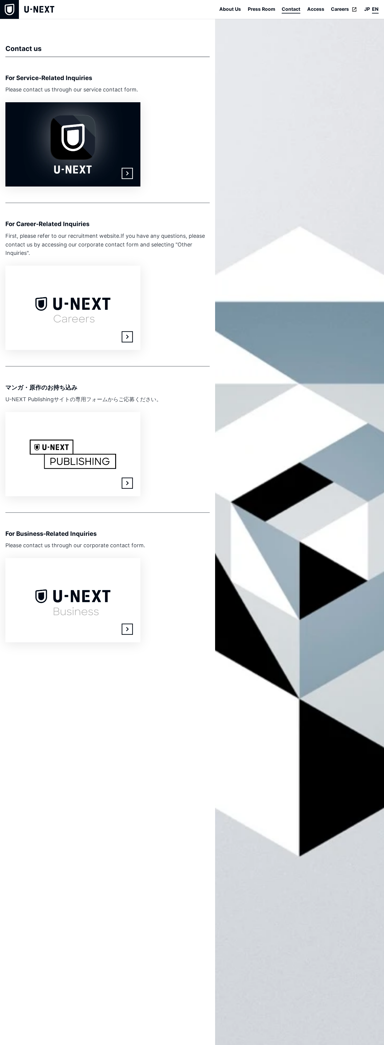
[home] (27, 9)
